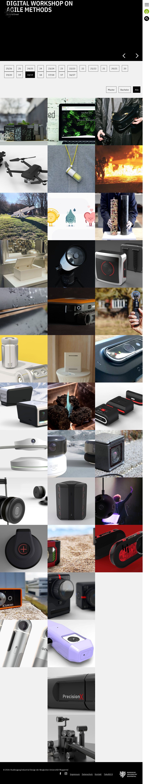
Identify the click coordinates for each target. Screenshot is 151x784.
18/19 (30, 75)
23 (61, 68)
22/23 (72, 68)
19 (19, 75)
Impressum (75, 774)
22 (83, 68)
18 (40, 75)
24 (40, 68)
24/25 (30, 68)
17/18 (51, 75)
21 (104, 68)
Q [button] (146, 12)
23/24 (51, 68)
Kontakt (98, 774)
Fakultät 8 (108, 774)
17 (61, 75)
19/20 (9, 75)
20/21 (114, 68)
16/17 (72, 75)
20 (125, 68)
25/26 (9, 68)
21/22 (93, 68)
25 (19, 68)
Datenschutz (87, 774)
